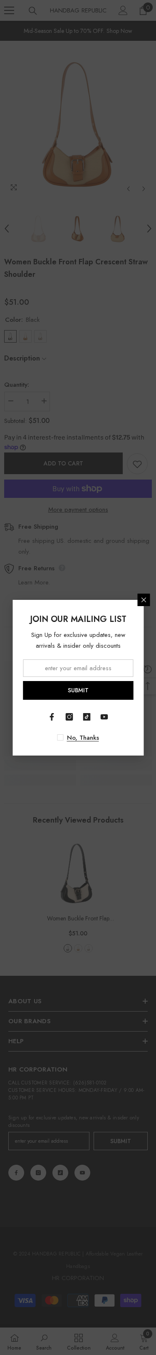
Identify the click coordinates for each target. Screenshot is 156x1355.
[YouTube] (104, 717)
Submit (78, 690)
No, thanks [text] (83, 737)
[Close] (143, 600)
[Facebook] (52, 717)
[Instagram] (69, 717)
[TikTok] (87, 717)
